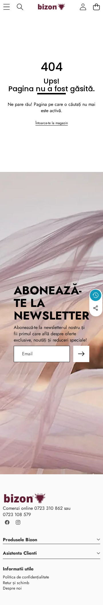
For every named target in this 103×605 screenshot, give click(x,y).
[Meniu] (6, 6)
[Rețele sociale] (95, 308)
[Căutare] (19, 6)
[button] (96, 6)
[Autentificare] (82, 6)
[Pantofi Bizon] (51, 6)
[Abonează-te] (81, 354)
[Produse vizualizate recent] (95, 295)
